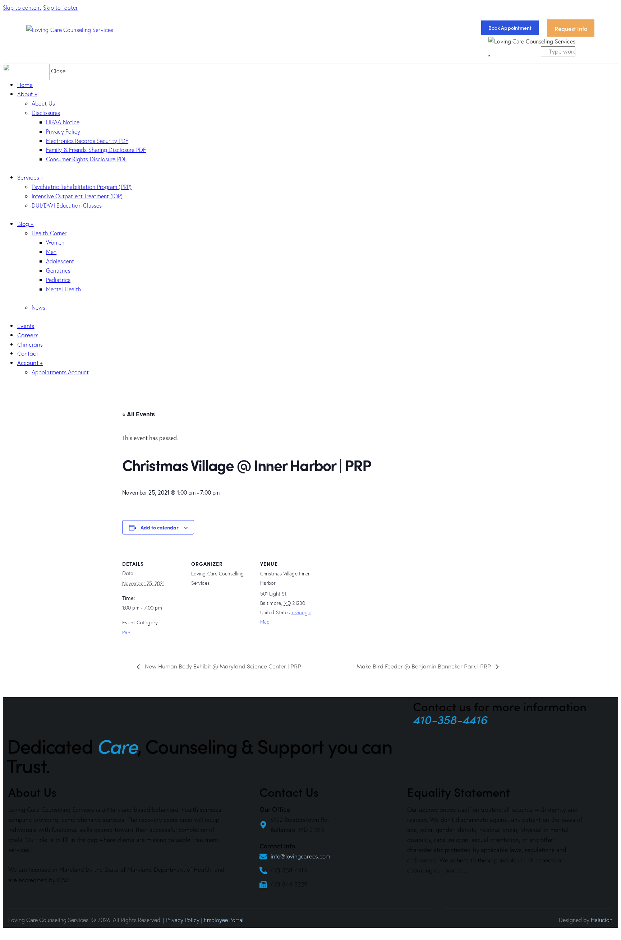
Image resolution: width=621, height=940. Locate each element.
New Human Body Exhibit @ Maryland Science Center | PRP (222, 666)
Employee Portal (224, 919)
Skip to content (22, 7)
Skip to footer (60, 7)
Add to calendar (160, 527)
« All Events (138, 414)
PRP (126, 632)
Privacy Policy (182, 919)
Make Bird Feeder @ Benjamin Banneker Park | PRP (424, 666)
